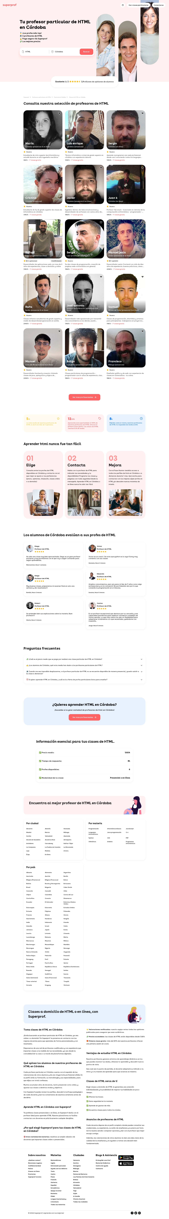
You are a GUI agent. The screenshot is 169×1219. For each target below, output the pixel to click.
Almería (47, 828)
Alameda (67, 836)
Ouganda (67, 952)
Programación (94, 828)
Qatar (66, 963)
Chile (65, 891)
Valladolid (48, 836)
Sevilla (28, 836)
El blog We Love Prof (103, 1160)
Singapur (29, 974)
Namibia (67, 944)
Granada (67, 828)
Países (30, 1168)
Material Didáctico (103, 1163)
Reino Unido (30, 966)
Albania (29, 872)
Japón (47, 930)
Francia (29, 915)
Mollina (47, 851)
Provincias (32, 1174)
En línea (47, 854)
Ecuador (29, 902)
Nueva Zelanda (31, 952)
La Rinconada (68, 847)
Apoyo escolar (56, 1191)
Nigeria (47, 948)
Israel (47, 926)
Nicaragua (30, 948)
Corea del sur (68, 894)
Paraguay (29, 959)
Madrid (28, 832)
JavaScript (130, 828)
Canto (53, 1174)
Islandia (29, 926)
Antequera (67, 840)
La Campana (31, 847)
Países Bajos (30, 955)
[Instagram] (139, 1213)
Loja (27, 851)
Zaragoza (77, 1166)
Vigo (74, 1191)
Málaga (66, 832)
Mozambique (49, 944)
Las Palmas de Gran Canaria (83, 1177)
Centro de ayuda (102, 1166)
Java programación (114, 832)
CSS (108, 838)
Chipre (28, 894)
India (28, 922)
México (66, 941)
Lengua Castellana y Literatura (58, 1200)
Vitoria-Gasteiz (79, 1199)
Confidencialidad (34, 1166)
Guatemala (30, 918)
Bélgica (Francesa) (51, 880)
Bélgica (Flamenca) (33, 880)
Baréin (66, 876)
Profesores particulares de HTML (41, 97)
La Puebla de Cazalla (52, 847)
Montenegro (30, 944)
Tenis (53, 1171)
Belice (66, 880)
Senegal (48, 970)
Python (91, 838)
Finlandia (67, 911)
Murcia (47, 832)
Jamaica (29, 930)
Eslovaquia (30, 907)
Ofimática (92, 841)
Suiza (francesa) (51, 978)
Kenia (66, 930)
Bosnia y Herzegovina (52, 883)
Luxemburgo (30, 937)
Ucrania (29, 985)
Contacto (99, 1168)
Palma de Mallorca (80, 1174)
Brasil (28, 887)
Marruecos (30, 941)
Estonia (29, 911)
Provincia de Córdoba (60, 97)
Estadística (55, 1188)
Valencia (76, 1160)
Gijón (75, 1193)
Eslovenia (48, 907)
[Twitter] (135, 1213)
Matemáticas (56, 1160)
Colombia (48, 894)
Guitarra (54, 1182)
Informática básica (114, 828)
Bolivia (28, 883)
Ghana (47, 915)
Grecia (66, 915)
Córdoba (76, 1185)
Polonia (66, 959)
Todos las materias (58, 1204)
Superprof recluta (34, 1177)
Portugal (29, 963)
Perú (46, 959)
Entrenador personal (58, 1166)
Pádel (53, 1196)
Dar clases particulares (138, 5)
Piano (53, 1177)
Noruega (67, 948)
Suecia (66, 974)
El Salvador (49, 902)
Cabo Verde (68, 887)
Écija (28, 854)
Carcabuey (49, 843)
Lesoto (28, 933)
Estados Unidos (69, 907)
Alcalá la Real (50, 840)
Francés (53, 1179)
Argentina (67, 872)
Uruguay (48, 985)
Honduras (48, 918)
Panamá (67, 955)
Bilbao (75, 1179)
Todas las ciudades (80, 1202)
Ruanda (29, 970)
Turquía (66, 981)
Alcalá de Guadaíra (33, 840)
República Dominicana (71, 966)
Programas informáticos (130, 842)
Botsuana (67, 883)
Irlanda (66, 922)
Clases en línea (34, 1171)
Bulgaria (48, 887)
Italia (66, 926)
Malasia (48, 937)
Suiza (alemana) (32, 978)
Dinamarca (68, 898)
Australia (29, 876)
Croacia (48, 898)
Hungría (66, 918)
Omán (47, 952)
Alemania (48, 872)
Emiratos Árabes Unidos (70, 903)
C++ (127, 832)
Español (54, 1185)
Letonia (47, 933)
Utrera (66, 851)
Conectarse (158, 5)
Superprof (26, 97)
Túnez (47, 981)
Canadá (48, 891)
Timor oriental (31, 981)
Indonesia (48, 922)
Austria (47, 876)
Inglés (53, 1163)
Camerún (29, 891)
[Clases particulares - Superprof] (10, 5)
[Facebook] (132, 1213)
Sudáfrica (48, 974)
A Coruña (76, 1196)
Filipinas (48, 911)
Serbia (66, 970)
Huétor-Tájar (68, 843)
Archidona (29, 843)
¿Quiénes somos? (34, 1160)
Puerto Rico (49, 963)
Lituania (66, 933)
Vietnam (67, 985)
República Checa (51, 966)
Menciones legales (35, 1163)
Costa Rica (30, 898)
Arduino (110, 841)
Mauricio (48, 941)
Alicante (29, 828)
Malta (66, 937)
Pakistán (48, 955)
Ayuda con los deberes (59, 1168)
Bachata (54, 1193)
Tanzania (67, 978)
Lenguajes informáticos (93, 833)
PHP (127, 838)
